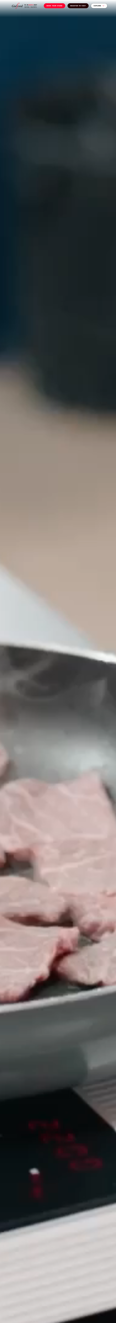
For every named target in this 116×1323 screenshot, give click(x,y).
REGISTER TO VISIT (78, 6)
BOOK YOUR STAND (54, 6)
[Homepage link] (24, 6)
